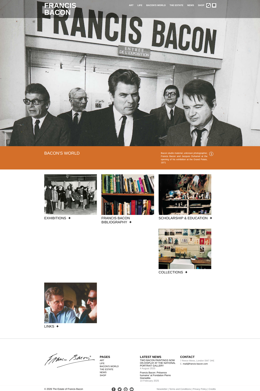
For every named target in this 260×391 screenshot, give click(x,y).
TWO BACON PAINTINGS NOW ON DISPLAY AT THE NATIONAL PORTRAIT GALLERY (157, 363)
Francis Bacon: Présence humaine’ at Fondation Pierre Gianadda (155, 375)
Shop (201, 5)
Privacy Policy (200, 389)
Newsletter (162, 389)
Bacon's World (156, 5)
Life (139, 5)
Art (131, 5)
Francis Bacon (60, 9)
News (190, 5)
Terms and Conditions (180, 389)
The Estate (176, 5)
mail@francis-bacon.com (195, 364)
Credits (212, 389)
